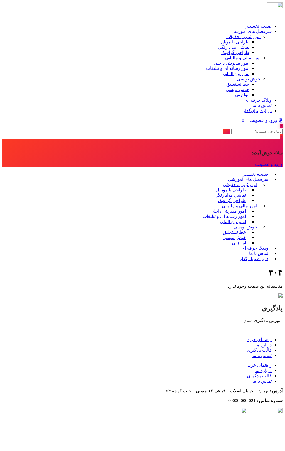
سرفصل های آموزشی (251, 31)
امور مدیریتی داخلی (231, 63)
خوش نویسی (249, 79)
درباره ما (263, 344)
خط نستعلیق (237, 84)
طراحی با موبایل (234, 42)
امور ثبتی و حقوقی (243, 36)
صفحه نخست (259, 26)
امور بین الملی (236, 73)
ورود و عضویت (263, 120)
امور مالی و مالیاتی (243, 57)
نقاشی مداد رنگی (233, 47)
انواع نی (242, 94)
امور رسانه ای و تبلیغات (227, 68)
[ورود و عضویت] (246, 120)
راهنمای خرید (259, 339)
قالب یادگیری (259, 350)
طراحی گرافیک (235, 52)
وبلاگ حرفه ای (258, 100)
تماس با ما (262, 105)
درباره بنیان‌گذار (257, 110)
